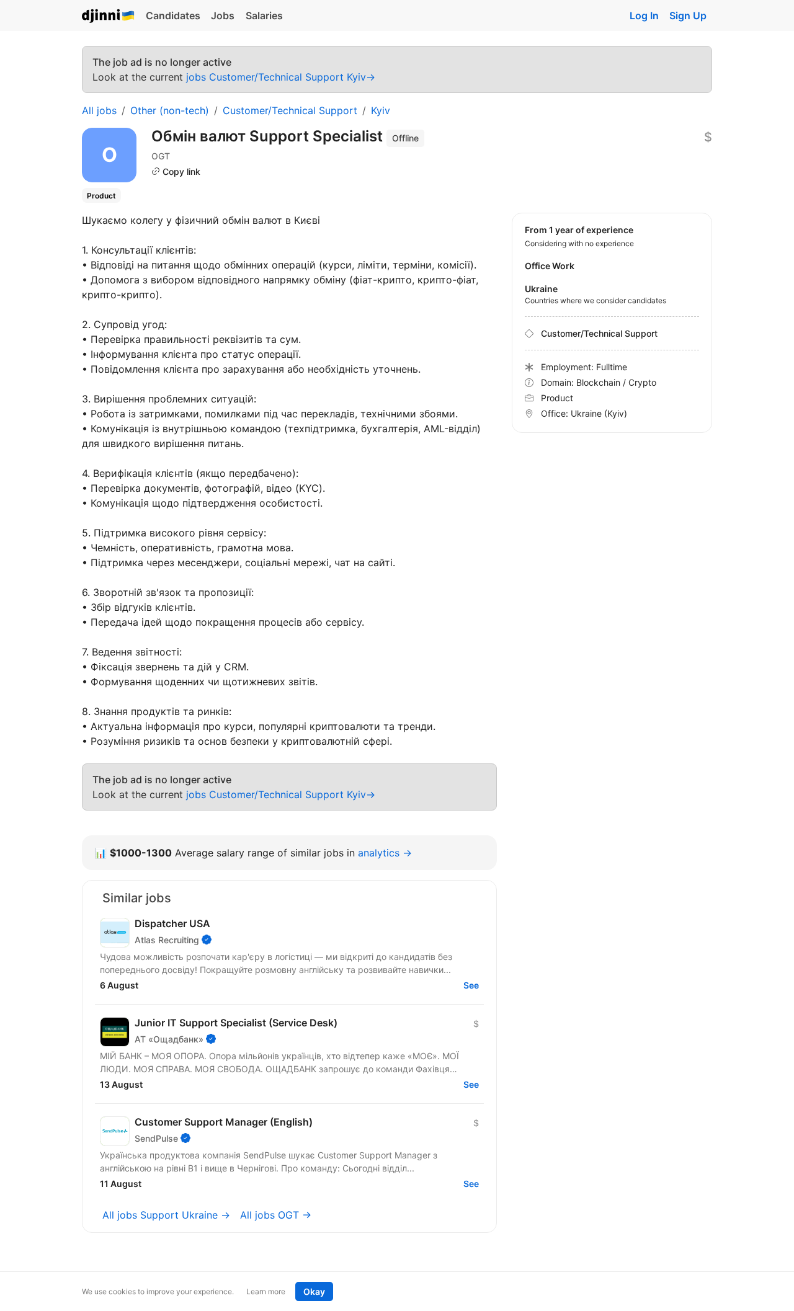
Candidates (173, 15)
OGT (160, 156)
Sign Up (688, 15)
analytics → (385, 853)
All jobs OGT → (275, 1215)
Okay (314, 1291)
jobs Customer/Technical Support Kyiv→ (280, 77)
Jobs (222, 15)
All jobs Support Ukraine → (166, 1215)
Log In (644, 15)
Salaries (264, 15)
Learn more (265, 1291)
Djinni (108, 16)
